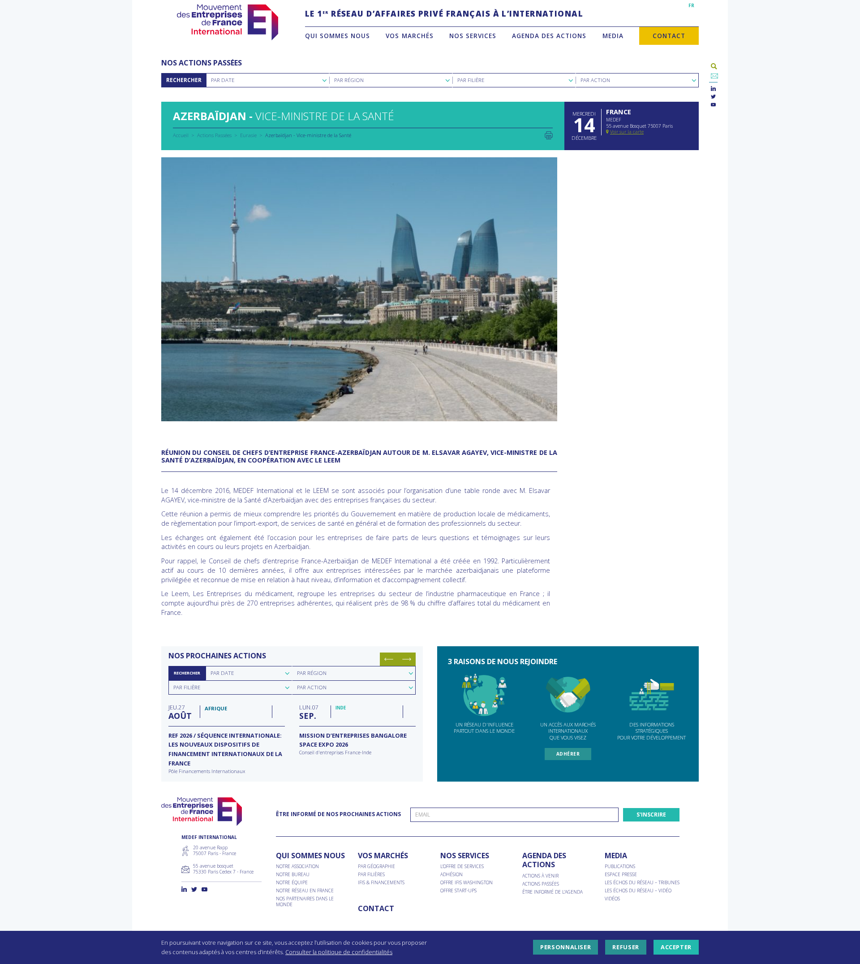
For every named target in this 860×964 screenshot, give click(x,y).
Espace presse (621, 875)
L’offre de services (462, 866)
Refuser (625, 947)
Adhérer (568, 754)
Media (613, 35)
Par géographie (376, 866)
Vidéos (612, 899)
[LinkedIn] (713, 89)
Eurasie (248, 135)
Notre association (297, 866)
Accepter (676, 947)
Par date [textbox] (222, 673)
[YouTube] (713, 105)
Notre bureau (293, 875)
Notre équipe (292, 883)
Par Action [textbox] (595, 80)
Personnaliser (565, 947)
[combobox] (267, 80)
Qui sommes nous (337, 35)
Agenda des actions (549, 35)
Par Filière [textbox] (470, 80)
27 (180, 711)
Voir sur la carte (627, 132)
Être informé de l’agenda (552, 892)
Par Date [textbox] (222, 80)
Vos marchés (409, 35)
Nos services (472, 35)
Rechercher (184, 80)
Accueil (181, 135)
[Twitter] (713, 97)
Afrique (216, 708)
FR (691, 5)
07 (308, 711)
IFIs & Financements (381, 883)
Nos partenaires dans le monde (305, 902)
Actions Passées (214, 135)
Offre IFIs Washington (466, 883)
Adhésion (451, 875)
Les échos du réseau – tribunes (642, 883)
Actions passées (540, 884)
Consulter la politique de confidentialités (338, 952)
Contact (669, 35)
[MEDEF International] (227, 22)
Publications (620, 866)
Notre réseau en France (305, 891)
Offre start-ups (458, 891)
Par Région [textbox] (349, 80)
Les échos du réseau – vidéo (638, 891)
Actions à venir (540, 876)
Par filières (371, 875)
